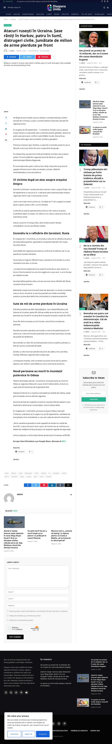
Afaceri (16, 14)
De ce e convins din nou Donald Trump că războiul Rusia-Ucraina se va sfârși (96, 250)
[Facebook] (6, 117)
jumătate (56, 473)
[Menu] (5, 7)
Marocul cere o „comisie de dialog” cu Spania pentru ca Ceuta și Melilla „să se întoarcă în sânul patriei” (61, 536)
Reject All (28, 734)
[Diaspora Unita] (56, 7)
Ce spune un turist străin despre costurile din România (37, 1)
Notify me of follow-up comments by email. (25, 616)
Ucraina (48, 477)
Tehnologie (99, 14)
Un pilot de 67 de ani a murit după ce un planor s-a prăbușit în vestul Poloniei (37, 534)
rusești (28, 477)
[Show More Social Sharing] (53, 57)
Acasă (8, 14)
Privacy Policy (100, 407)
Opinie (57, 14)
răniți (22, 477)
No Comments (34, 51)
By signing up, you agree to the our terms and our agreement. (94, 407)
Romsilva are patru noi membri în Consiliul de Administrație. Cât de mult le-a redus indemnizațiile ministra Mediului (96, 321)
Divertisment (28, 14)
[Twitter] (6, 123)
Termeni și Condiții (79, 731)
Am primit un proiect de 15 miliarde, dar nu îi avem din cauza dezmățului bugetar (93, 55)
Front (36, 473)
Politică (65, 14)
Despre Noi (95, 731)
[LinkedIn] (6, 129)
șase (35, 477)
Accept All (43, 734)
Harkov (43, 473)
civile (20, 473)
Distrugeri (28, 473)
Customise (14, 734)
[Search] (108, 7)
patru (7, 477)
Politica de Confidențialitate (54, 731)
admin (12, 51)
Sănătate (75, 14)
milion (64, 473)
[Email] (6, 140)
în (49, 473)
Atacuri (13, 473)
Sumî (41, 477)
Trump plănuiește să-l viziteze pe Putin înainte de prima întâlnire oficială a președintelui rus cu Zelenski (95, 177)
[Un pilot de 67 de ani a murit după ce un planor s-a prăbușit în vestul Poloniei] (38, 522)
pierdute (14, 477)
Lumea (49, 14)
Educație (40, 14)
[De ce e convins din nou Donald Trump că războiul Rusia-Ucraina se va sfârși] (93, 234)
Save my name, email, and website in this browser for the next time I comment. (38, 611)
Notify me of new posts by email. (21, 620)
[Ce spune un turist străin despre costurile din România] (85, 130)
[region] (28, 726)
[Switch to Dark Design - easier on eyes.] (104, 7)
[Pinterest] (6, 134)
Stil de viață (86, 14)
